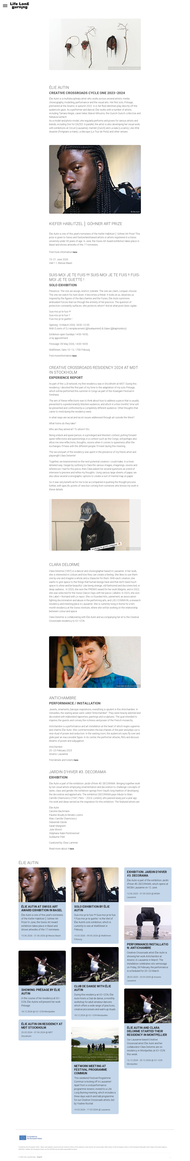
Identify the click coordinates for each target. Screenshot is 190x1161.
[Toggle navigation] (5, 5)
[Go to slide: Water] (93, 550)
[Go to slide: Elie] (89, 550)
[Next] (138, 527)
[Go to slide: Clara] (100, 550)
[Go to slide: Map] (96, 550)
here (75, 252)
